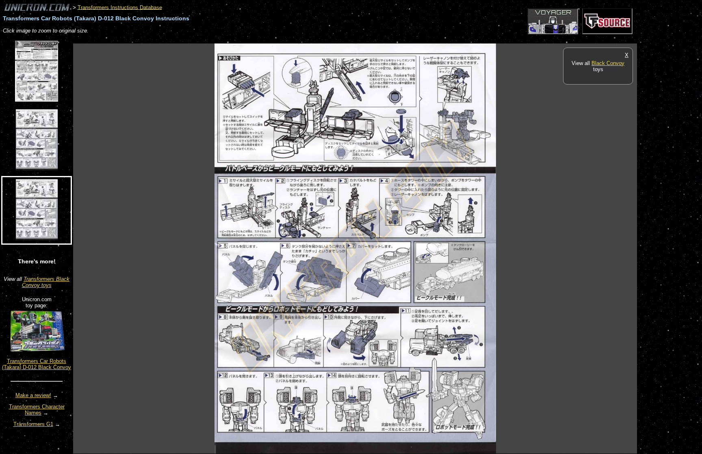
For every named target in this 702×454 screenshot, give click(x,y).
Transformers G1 (33, 424)
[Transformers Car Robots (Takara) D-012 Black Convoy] (36, 352)
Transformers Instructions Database (120, 7)
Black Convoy (608, 63)
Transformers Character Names (37, 410)
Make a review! (33, 395)
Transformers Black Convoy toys (46, 282)
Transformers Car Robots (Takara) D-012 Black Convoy (36, 364)
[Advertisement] (221, 39)
